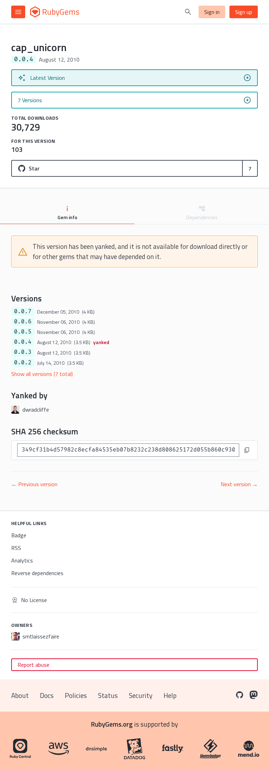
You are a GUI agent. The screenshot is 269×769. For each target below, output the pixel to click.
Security (140, 695)
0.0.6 (23, 321)
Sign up (243, 12)
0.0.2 (23, 362)
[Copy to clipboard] (247, 450)
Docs (47, 695)
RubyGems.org (112, 724)
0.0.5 (23, 331)
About (20, 695)
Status (108, 695)
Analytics (22, 560)
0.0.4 (23, 341)
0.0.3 (23, 352)
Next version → (239, 484)
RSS (16, 548)
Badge (18, 535)
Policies (76, 695)
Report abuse (33, 664)
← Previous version (34, 484)
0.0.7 (23, 311)
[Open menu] (18, 12)
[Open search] (188, 12)
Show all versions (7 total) (42, 374)
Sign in (212, 12)
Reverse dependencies (37, 573)
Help (170, 695)
